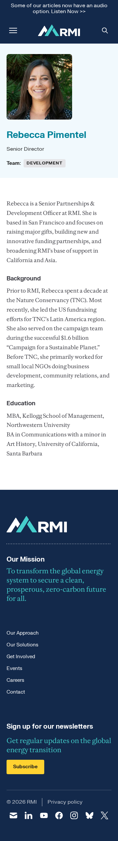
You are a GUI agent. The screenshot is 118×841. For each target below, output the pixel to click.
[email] (13, 815)
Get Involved (21, 657)
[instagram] (74, 815)
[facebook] (59, 815)
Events (14, 668)
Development (45, 163)
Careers (15, 680)
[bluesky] (89, 815)
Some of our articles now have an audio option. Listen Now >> (59, 9)
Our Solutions (22, 645)
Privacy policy (65, 802)
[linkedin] (28, 815)
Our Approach (23, 633)
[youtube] (44, 815)
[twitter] (104, 815)
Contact (16, 692)
